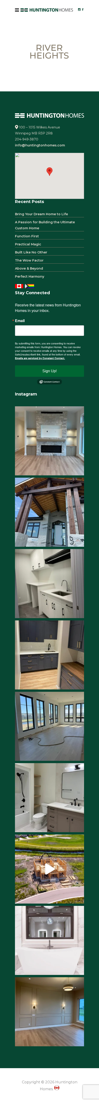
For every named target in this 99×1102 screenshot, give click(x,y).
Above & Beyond (29, 268)
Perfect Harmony (29, 276)
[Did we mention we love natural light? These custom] (49, 726)
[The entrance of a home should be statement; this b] (49, 512)
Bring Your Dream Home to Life (41, 214)
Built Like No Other (31, 252)
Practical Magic (28, 244)
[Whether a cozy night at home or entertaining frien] (49, 440)
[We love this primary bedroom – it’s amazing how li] (49, 1011)
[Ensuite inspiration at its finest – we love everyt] (49, 940)
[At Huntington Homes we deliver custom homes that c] (49, 869)
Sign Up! (49, 371)
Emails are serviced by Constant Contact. (40, 358)
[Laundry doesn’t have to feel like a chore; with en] (49, 583)
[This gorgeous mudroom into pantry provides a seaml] (49, 654)
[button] (49, 172)
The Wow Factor (29, 260)
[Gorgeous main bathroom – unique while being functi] (49, 797)
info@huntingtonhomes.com (40, 145)
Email (20, 321)
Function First (27, 236)
